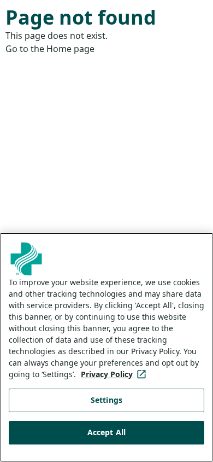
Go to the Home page (49, 49)
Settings (106, 400)
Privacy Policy (115, 374)
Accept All (106, 432)
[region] (106, 347)
